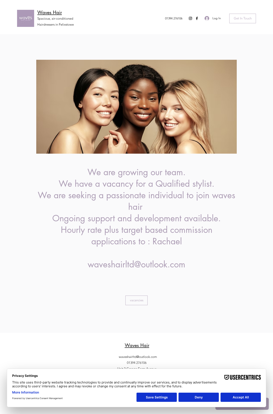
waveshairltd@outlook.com (136, 264)
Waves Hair (49, 12)
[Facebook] (197, 18)
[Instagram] (190, 18)
